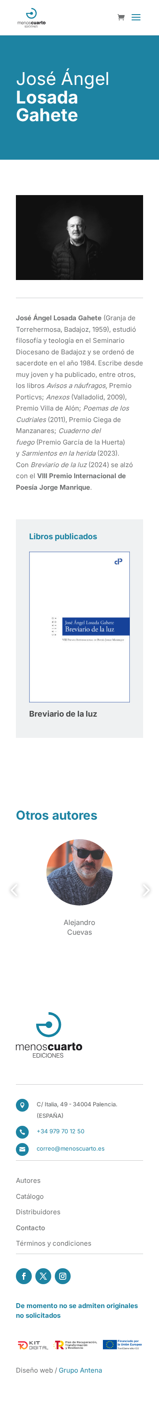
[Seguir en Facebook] (24, 1276)
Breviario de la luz (63, 713)
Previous (15, 890)
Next (143, 890)
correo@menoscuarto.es (71, 1148)
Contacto (30, 1228)
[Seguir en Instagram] (63, 1276)
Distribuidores (38, 1212)
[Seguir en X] (43, 1276)
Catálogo (30, 1196)
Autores (28, 1180)
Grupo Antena (80, 1370)
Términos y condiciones (53, 1243)
